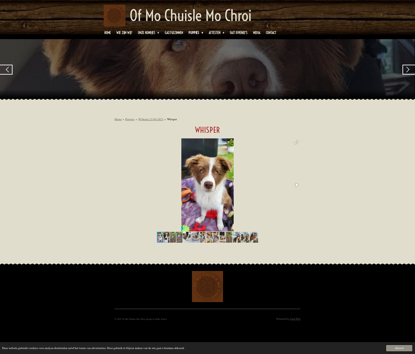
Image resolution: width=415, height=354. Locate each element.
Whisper (172, 119)
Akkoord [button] (399, 348)
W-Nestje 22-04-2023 (150, 119)
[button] (296, 142)
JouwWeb (295, 319)
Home (118, 119)
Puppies (129, 119)
